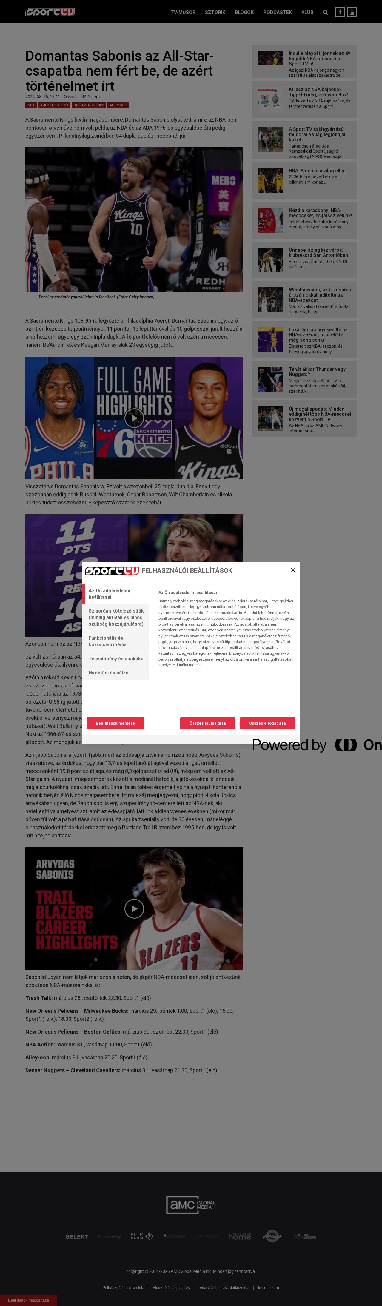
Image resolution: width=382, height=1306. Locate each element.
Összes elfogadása (267, 723)
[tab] (115, 594)
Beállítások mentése (115, 723)
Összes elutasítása (208, 723)
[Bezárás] (293, 570)
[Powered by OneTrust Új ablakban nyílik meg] (274, 740)
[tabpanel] (226, 630)
